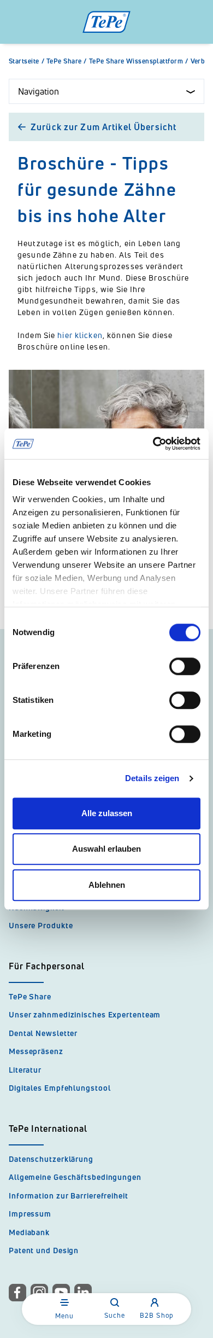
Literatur (25, 1069)
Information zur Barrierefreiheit (68, 1195)
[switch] (184, 666)
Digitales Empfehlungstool (60, 1088)
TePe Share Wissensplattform (138, 61)
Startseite (26, 61)
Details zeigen (152, 778)
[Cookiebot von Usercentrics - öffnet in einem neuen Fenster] (153, 444)
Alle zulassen (106, 813)
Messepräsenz (36, 1051)
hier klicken (80, 335)
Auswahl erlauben (106, 848)
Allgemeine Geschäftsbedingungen (75, 1177)
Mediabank (29, 1232)
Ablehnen (106, 884)
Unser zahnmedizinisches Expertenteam (85, 1014)
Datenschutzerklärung (51, 1159)
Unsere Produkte (41, 925)
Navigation (38, 91)
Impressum (30, 1213)
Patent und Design (44, 1250)
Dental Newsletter (43, 1033)
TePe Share (66, 61)
